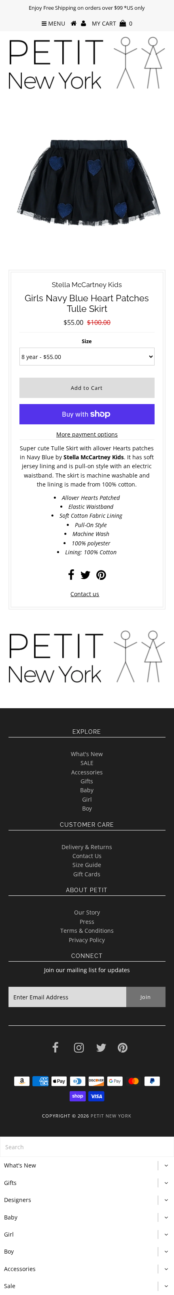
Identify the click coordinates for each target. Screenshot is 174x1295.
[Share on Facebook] (71, 577)
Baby (86, 790)
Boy (87, 808)
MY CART (112, 23)
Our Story (87, 912)
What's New (87, 754)
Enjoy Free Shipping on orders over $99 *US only (87, 7)
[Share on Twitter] (85, 577)
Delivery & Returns (87, 847)
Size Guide (86, 865)
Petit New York (111, 1116)
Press (87, 921)
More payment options (87, 434)
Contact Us (87, 856)
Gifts (87, 781)
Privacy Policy (87, 940)
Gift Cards (86, 874)
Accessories (87, 772)
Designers (17, 1200)
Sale (9, 1286)
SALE (87, 763)
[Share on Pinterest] (101, 577)
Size (87, 341)
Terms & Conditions (87, 930)
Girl (87, 799)
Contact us (84, 594)
